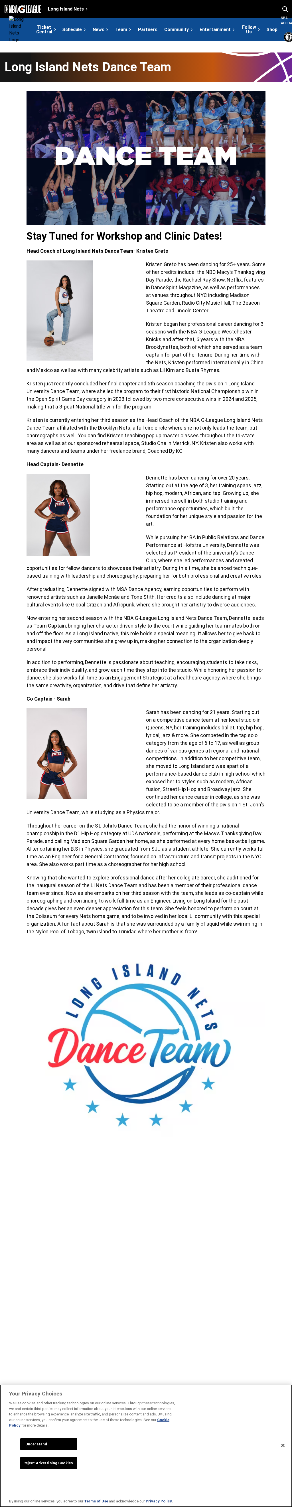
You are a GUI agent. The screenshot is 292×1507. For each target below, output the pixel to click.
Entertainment (215, 29)
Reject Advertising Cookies (48, 1463)
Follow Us (249, 30)
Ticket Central (44, 30)
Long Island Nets (66, 9)
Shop (271, 29)
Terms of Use (96, 1501)
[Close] (283, 1445)
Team (121, 29)
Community (176, 29)
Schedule (72, 29)
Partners (147, 29)
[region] (146, 1446)
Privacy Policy (159, 1501)
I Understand (35, 1444)
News (98, 29)
